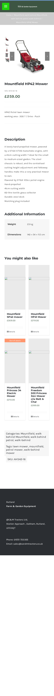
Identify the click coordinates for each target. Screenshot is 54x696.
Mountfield (27, 433)
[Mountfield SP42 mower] (15, 287)
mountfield (36, 446)
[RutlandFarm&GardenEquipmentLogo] (27, 6)
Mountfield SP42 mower (14, 315)
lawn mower (20, 446)
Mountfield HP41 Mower (38, 315)
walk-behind (22, 440)
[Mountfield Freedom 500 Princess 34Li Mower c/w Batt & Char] (39, 361)
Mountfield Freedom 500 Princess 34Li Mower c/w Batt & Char (39, 394)
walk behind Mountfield (24, 435)
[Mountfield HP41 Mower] (39, 287)
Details (12, 332)
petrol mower (14, 449)
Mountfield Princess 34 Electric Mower (14, 392)
